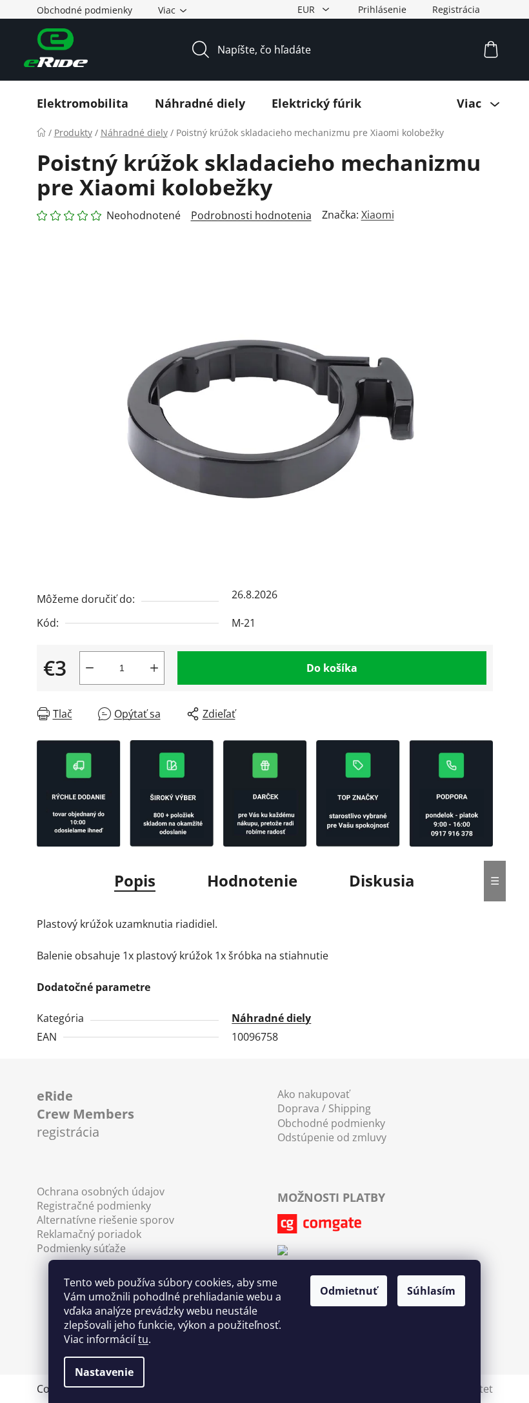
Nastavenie (104, 1372)
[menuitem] (82, 103)
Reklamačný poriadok (89, 1234)
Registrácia (456, 9)
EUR (307, 9)
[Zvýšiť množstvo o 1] (154, 668)
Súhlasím (431, 1291)
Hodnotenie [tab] (252, 880)
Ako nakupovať (313, 1094)
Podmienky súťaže (81, 1248)
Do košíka (331, 668)
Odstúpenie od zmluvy (331, 1137)
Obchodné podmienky (84, 10)
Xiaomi (377, 215)
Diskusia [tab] (382, 880)
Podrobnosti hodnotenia (251, 215)
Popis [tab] (134, 880)
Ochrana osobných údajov (101, 1191)
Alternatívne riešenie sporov (105, 1220)
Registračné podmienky (94, 1206)
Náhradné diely (271, 1018)
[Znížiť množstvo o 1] (89, 668)
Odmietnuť (348, 1291)
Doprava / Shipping (324, 1108)
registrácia (85, 1113)
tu (143, 1339)
